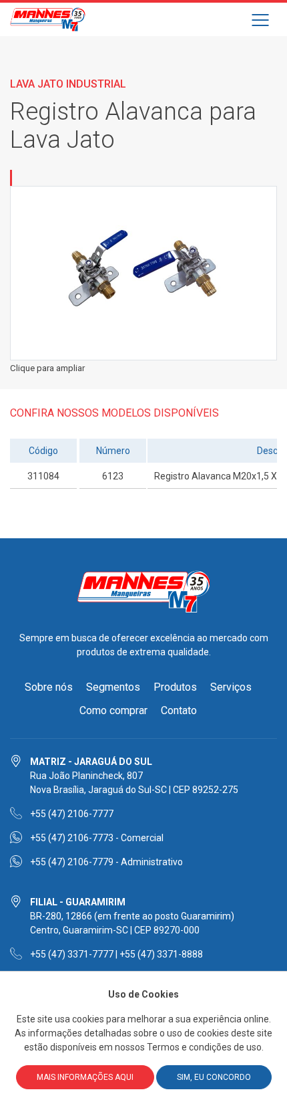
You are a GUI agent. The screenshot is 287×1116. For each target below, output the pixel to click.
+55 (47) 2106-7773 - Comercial (97, 837)
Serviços (231, 687)
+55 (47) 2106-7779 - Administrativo (106, 862)
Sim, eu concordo (214, 1077)
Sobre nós (49, 687)
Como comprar (113, 710)
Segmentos (113, 687)
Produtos (175, 687)
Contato (179, 710)
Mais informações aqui (85, 1077)
